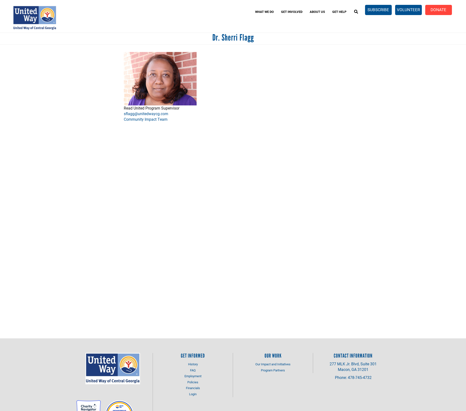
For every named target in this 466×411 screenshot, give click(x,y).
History (193, 364)
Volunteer (408, 9)
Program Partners (273, 370)
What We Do (264, 11)
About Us (317, 11)
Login (193, 394)
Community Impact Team (145, 119)
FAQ (193, 370)
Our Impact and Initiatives (273, 364)
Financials (193, 388)
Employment (192, 376)
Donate (438, 9)
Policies (192, 382)
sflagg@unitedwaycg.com (146, 113)
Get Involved (291, 11)
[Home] (35, 18)
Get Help (339, 11)
